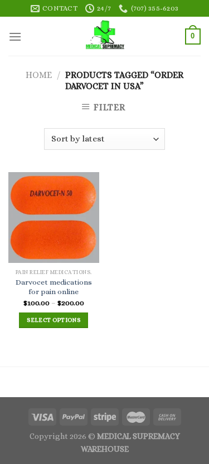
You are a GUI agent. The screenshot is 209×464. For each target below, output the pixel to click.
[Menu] (15, 36)
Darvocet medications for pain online (54, 287)
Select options (53, 320)
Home (39, 75)
